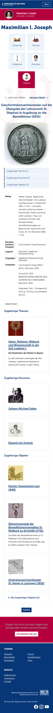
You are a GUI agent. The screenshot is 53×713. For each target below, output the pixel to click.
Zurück (26, 610)
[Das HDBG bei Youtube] (47, 707)
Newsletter (9, 660)
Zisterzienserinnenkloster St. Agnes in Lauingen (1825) (26, 581)
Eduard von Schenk (20, 443)
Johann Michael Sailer (22, 408)
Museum (8, 654)
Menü (46, 4)
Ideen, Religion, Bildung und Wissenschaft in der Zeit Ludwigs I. (23, 345)
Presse (31, 654)
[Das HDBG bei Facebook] (36, 707)
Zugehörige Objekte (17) (18, 185)
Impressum (9, 678)
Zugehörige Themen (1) (17, 171)
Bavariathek (9, 657)
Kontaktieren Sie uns (27, 634)
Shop (30, 660)
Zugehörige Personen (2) (18, 178)
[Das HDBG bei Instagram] (41, 707)
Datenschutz (10, 675)
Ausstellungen (34, 657)
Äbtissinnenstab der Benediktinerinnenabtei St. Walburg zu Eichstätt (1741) (25, 527)
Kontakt (7, 681)
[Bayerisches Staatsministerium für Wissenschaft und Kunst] (26, 695)
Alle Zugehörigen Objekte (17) (25, 597)
